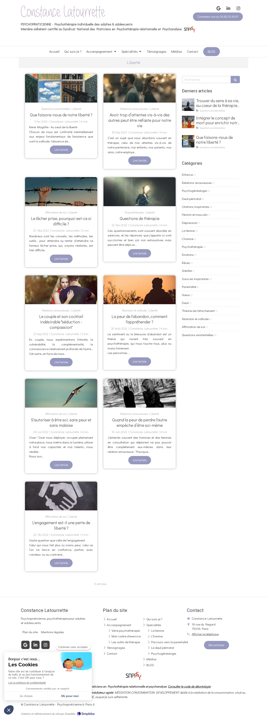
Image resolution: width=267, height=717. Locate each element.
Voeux (186, 295)
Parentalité (189, 287)
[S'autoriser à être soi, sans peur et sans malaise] (61, 393)
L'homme (187, 239)
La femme (188, 231)
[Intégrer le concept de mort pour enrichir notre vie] (188, 122)
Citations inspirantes (195, 207)
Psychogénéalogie (194, 190)
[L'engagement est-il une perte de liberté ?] (61, 496)
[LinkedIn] (228, 8)
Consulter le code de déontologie (189, 686)
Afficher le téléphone (205, 634)
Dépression (189, 223)
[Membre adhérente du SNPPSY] (189, 29)
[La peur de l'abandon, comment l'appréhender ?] (139, 289)
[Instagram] (238, 8)
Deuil (185, 303)
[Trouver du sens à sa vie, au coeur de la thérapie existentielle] (188, 104)
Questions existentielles (197, 335)
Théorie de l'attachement (198, 311)
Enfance (187, 174)
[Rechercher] (235, 79)
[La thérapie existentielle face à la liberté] (61, 88)
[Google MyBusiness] (218, 8)
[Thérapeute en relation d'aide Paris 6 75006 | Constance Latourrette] (63, 11)
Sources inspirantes (195, 279)
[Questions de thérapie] (139, 191)
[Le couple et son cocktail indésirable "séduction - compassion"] (61, 289)
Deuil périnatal (191, 199)
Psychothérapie (192, 247)
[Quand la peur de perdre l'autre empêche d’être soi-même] (139, 393)
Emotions (188, 254)
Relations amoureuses (197, 183)
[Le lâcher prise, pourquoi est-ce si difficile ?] (61, 191)
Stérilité (187, 271)
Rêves (186, 263)
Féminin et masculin (195, 214)
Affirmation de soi (193, 327)
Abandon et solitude (195, 319)
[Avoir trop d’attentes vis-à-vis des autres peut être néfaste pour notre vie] (139, 88)
